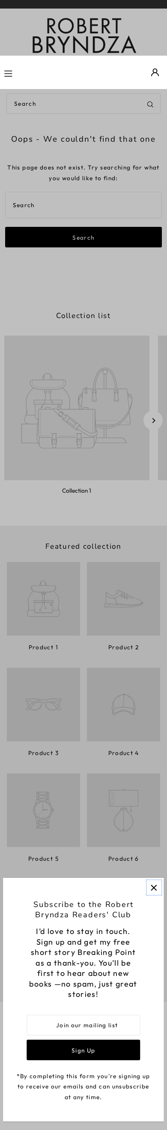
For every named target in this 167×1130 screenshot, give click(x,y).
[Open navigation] (31, 72)
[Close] (153, 887)
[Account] (155, 72)
